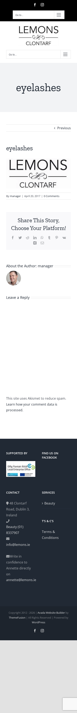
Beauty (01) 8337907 (14, 530)
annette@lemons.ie (20, 580)
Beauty (49, 503)
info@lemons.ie (18, 544)
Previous (64, 128)
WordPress (38, 622)
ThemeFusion (17, 617)
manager (15, 196)
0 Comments (51, 196)
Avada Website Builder (51, 612)
